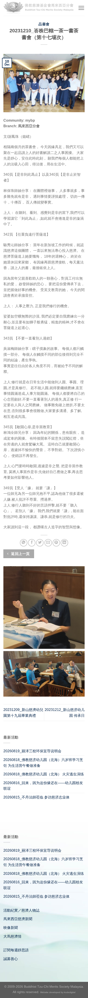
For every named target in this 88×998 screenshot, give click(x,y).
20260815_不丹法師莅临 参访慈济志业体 (36, 797)
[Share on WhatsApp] (23, 542)
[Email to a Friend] (48, 542)
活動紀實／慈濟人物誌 (21, 910)
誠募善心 (10, 959)
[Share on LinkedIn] (64, 542)
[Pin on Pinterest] (56, 542)
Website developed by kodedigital (57, 992)
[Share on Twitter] (40, 542)
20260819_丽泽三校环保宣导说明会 (32, 751)
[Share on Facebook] (31, 542)
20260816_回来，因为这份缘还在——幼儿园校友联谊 (43, 786)
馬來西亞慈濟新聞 (17, 919)
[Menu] (81, 8)
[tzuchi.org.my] (38, 7)
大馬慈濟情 (12, 936)
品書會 (44, 24)
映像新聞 (10, 928)
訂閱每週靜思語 (16, 950)
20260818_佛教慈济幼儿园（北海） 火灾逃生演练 (43, 774)
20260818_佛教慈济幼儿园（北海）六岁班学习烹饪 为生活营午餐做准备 (43, 763)
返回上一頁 (20, 554)
